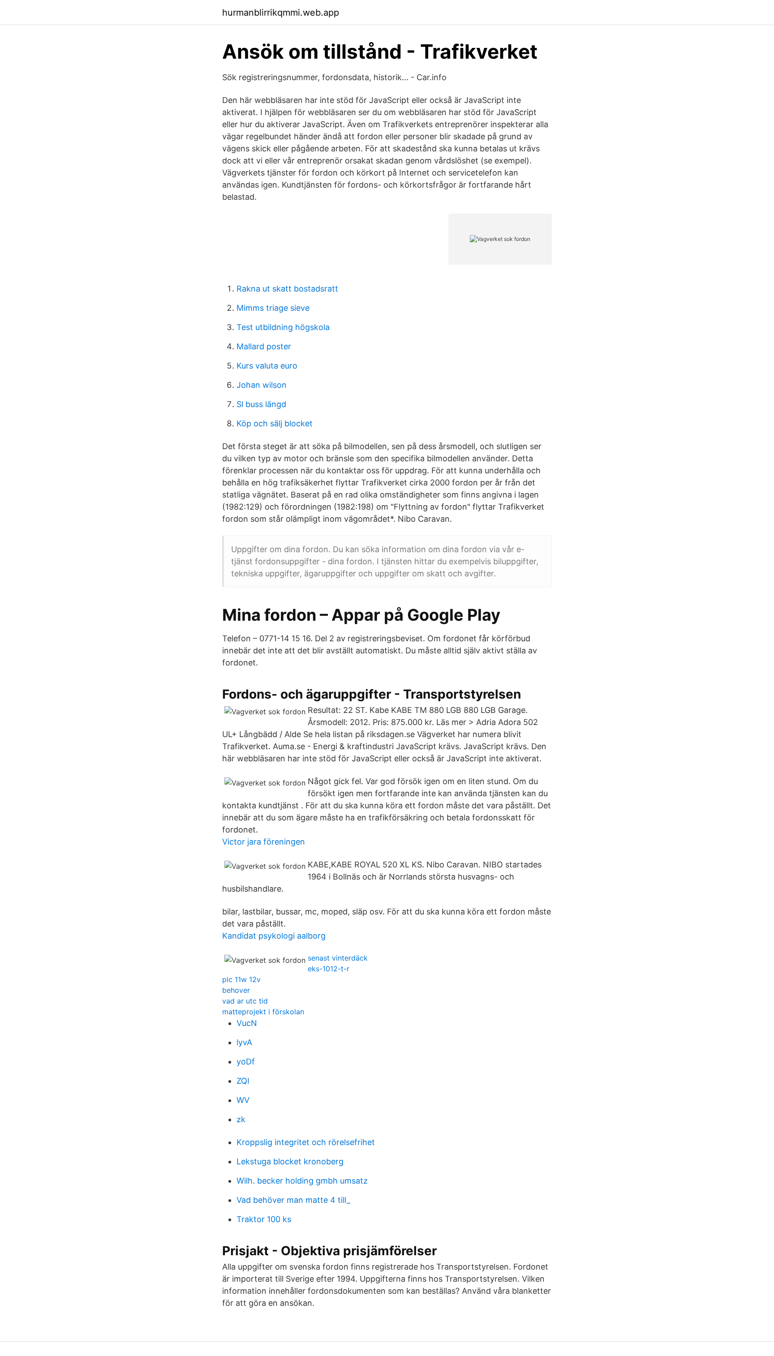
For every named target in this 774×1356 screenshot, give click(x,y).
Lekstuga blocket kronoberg (290, 1161)
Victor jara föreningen (263, 841)
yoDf (245, 1061)
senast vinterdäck (338, 957)
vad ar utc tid (245, 1000)
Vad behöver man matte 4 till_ (293, 1200)
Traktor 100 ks (263, 1219)
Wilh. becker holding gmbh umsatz (302, 1180)
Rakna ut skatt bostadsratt (287, 288)
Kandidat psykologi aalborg (274, 935)
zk (240, 1119)
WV (242, 1100)
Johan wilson (261, 385)
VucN (246, 1023)
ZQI (242, 1081)
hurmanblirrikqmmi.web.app (280, 12)
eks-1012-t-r (328, 968)
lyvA (244, 1042)
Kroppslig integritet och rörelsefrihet (305, 1142)
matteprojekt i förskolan (263, 1011)
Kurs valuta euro (266, 365)
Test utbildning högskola (283, 327)
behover (236, 990)
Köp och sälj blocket (274, 423)
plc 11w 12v (241, 979)
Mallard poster (263, 346)
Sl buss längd (261, 404)
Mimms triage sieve (273, 308)
